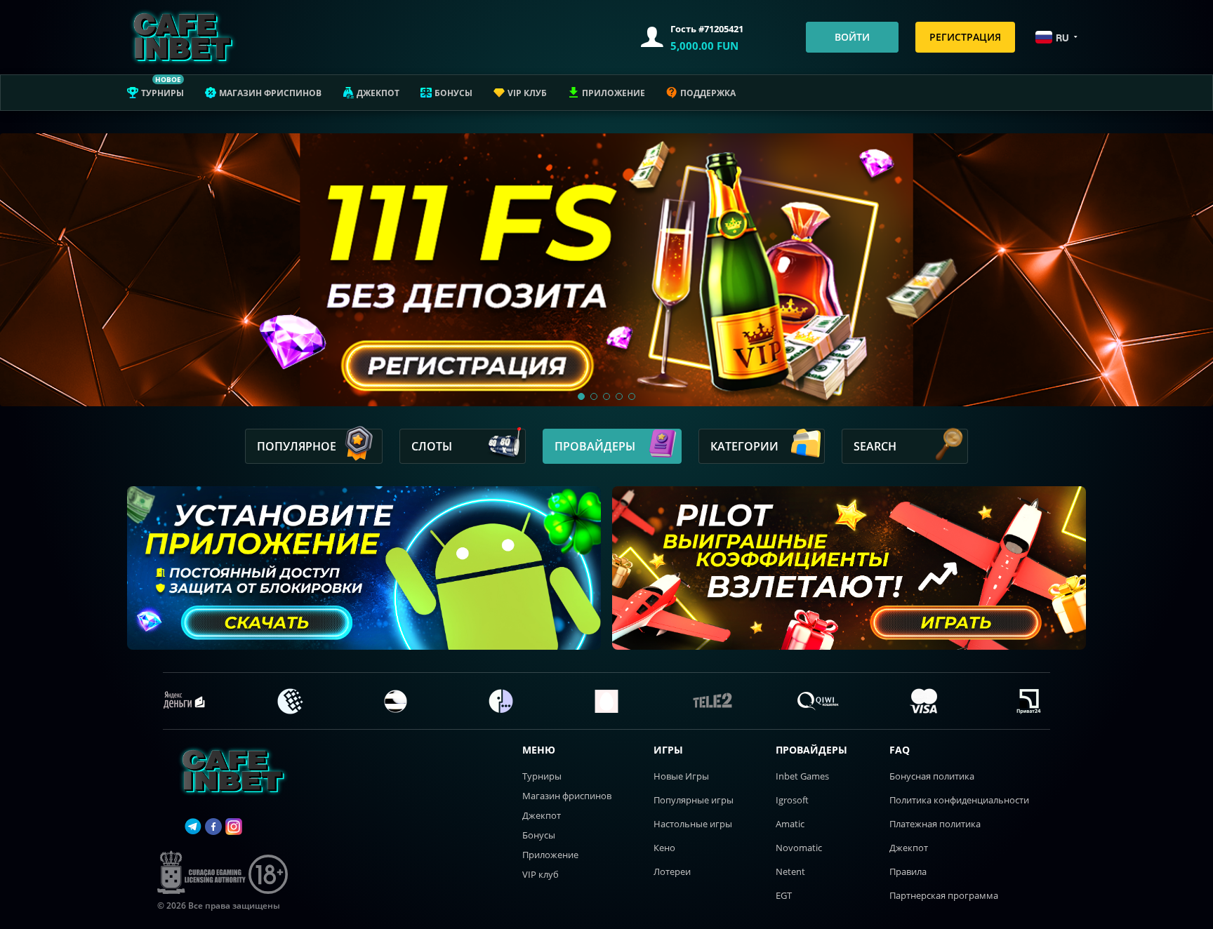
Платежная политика (935, 823)
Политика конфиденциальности (959, 800)
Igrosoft (792, 800)
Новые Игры (681, 776)
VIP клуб (527, 93)
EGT (784, 895)
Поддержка (708, 93)
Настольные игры (693, 823)
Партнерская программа (943, 895)
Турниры (162, 93)
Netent (790, 871)
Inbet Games (802, 776)
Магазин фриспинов (270, 93)
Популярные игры (694, 800)
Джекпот (378, 93)
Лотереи (672, 871)
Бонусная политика (931, 776)
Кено (664, 847)
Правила (908, 871)
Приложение (613, 93)
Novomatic (799, 847)
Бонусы (453, 93)
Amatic (790, 823)
